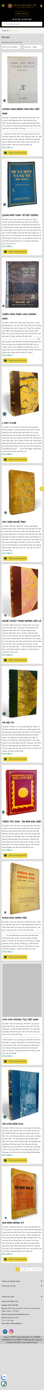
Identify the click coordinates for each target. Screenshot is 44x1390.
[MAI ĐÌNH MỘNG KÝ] (22, 1193)
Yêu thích (17, 19)
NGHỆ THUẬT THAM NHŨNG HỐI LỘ (21, 621)
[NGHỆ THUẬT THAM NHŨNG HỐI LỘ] (22, 591)
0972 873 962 (22, 14)
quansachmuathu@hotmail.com (18, 1314)
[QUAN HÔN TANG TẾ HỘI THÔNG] (22, 186)
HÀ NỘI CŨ (8, 722)
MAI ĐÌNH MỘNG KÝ (13, 1223)
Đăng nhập (28, 19)
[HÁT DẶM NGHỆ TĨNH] (22, 492)
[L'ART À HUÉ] (22, 394)
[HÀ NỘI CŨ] (22, 693)
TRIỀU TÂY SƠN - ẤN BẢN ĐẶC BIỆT (22, 821)
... (31, 1269)
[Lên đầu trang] (37, 1379)
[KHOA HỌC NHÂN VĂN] (22, 888)
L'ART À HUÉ (9, 423)
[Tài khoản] (41, 5)
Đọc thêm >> (7, 147)
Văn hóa (14, 30)
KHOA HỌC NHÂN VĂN (14, 918)
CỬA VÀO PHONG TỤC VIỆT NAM (20, 1019)
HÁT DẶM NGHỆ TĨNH (13, 522)
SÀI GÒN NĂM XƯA (12, 1124)
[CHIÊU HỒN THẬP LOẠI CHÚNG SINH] (22, 285)
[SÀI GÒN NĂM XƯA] (22, 1094)
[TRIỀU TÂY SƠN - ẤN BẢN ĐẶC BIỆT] (22, 792)
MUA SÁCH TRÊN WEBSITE (12, 1323)
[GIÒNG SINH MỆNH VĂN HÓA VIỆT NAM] (22, 80)
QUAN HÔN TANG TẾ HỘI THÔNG (20, 215)
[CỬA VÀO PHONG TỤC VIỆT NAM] (22, 990)
